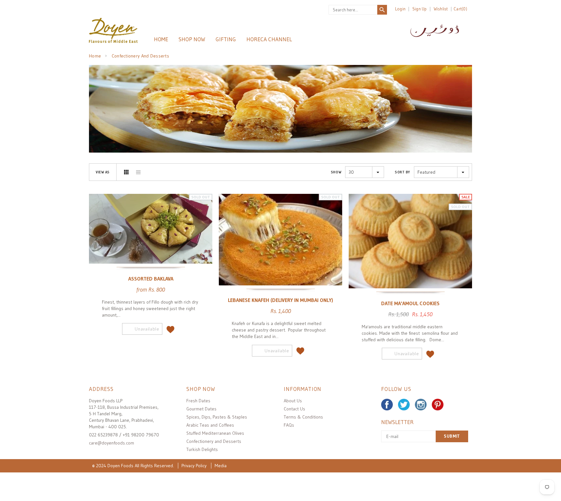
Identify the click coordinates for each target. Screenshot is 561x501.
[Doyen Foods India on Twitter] (404, 404)
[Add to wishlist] (171, 327)
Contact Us (294, 409)
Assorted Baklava (150, 278)
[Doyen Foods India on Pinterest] (437, 404)
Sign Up (419, 8)
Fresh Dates (198, 401)
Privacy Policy (193, 466)
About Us (293, 401)
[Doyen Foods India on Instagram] (421, 404)
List (138, 172)
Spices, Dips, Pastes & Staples (216, 417)
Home (95, 56)
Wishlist (441, 8)
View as (103, 172)
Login (400, 8)
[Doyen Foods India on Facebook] (387, 404)
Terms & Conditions (303, 417)
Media (221, 466)
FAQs (289, 425)
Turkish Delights (202, 449)
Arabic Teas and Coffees (210, 425)
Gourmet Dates (201, 409)
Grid (126, 172)
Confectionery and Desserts (213, 441)
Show (336, 172)
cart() (460, 8)
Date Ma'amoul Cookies (410, 303)
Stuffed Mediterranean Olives (215, 433)
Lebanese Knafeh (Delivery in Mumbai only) (280, 300)
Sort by (402, 172)
